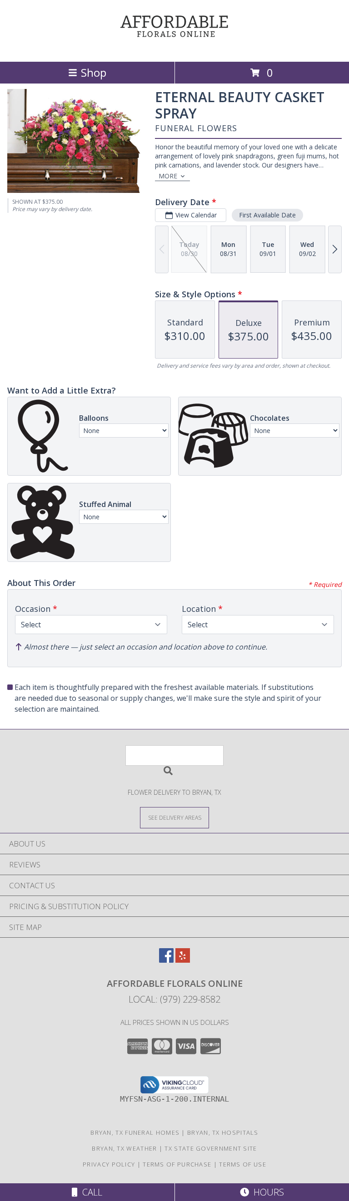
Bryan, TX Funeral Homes (134, 1132)
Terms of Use (242, 1164)
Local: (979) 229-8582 (174, 999)
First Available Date (267, 215)
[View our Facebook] (166, 960)
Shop (93, 72)
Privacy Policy (109, 1164)
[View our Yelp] (182, 960)
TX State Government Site (211, 1148)
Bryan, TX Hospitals (223, 1132)
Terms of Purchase (177, 1164)
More (168, 176)
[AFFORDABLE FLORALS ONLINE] (174, 48)
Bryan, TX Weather (124, 1148)
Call (90, 1192)
